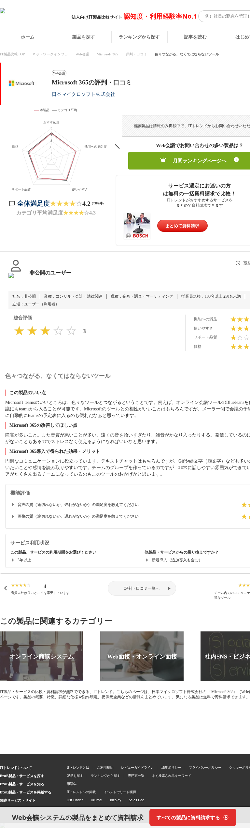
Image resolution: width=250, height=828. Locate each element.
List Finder (75, 800)
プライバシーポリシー (205, 767)
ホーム (28, 37)
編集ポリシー (171, 767)
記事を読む (195, 37)
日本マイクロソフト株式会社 (83, 94)
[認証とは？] (15, 279)
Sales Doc (136, 800)
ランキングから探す (139, 37)
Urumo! (96, 800)
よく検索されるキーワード (171, 775)
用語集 (71, 783)
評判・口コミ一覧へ (142, 588)
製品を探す (83, 37)
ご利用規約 (105, 767)
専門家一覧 (136, 775)
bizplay (115, 800)
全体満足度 (33, 203)
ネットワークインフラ (50, 54)
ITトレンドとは (78, 767)
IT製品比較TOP (12, 54)
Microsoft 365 (107, 54)
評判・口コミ (136, 54)
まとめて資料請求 (182, 225)
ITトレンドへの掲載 (81, 792)
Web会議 (82, 54)
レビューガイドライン (137, 767)
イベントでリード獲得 (120, 792)
